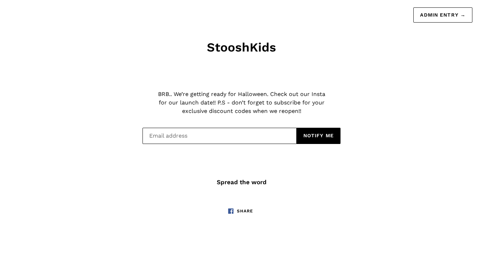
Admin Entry (443, 15)
